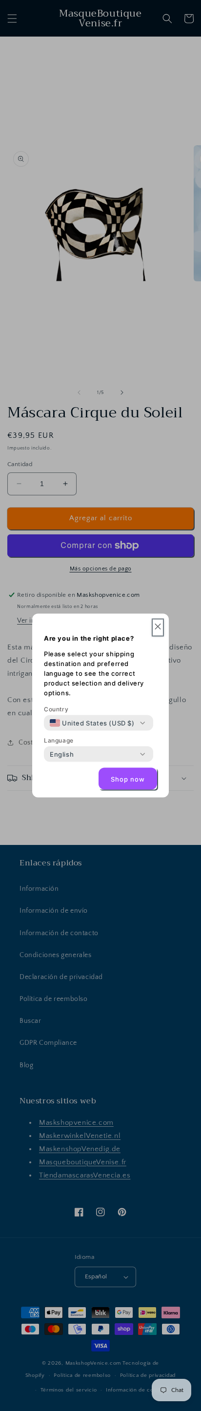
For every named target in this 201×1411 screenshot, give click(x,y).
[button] (157, 627)
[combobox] (92, 723)
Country (56, 709)
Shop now (128, 779)
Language (59, 740)
